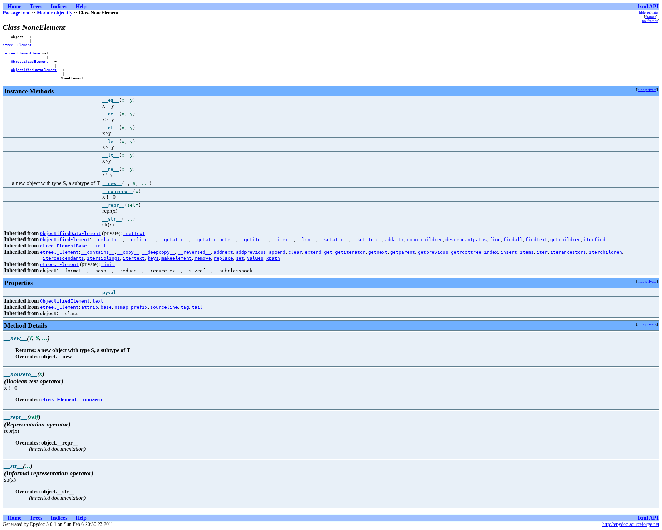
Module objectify (54, 13)
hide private (648, 12)
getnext (378, 252)
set (240, 258)
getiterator (350, 252)
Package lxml (17, 13)
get (328, 252)
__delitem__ (141, 239)
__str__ (112, 219)
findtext (536, 239)
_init (108, 264)
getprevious (433, 252)
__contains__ (97, 252)
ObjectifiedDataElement (34, 70)
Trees (36, 6)
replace (223, 258)
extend (313, 252)
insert (509, 252)
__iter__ (283, 239)
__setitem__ (367, 239)
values (255, 258)
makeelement (176, 258)
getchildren (565, 239)
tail (197, 307)
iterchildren (605, 252)
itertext (134, 258)
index (491, 252)
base (106, 307)
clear (295, 252)
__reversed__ (194, 252)
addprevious (251, 252)
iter (542, 252)
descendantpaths (466, 239)
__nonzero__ (117, 191)
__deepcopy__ (158, 252)
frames (650, 16)
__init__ (101, 245)
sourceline (164, 307)
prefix (139, 307)
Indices (59, 6)
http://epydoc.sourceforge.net (630, 524)
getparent (402, 252)
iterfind (594, 239)
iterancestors (568, 252)
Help (81, 6)
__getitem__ (254, 239)
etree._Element (17, 45)
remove (202, 258)
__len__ (306, 239)
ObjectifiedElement (29, 61)
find (495, 239)
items (527, 252)
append (277, 252)
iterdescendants (63, 258)
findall (513, 239)
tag (185, 307)
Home (14, 6)
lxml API (648, 6)
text (97, 301)
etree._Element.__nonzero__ (74, 399)
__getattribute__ (214, 239)
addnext (223, 252)
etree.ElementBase (22, 53)
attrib (89, 307)
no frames (650, 21)
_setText (134, 233)
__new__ (112, 183)
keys (153, 258)
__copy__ (128, 252)
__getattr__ (174, 239)
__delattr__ (107, 239)
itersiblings (103, 258)
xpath (273, 258)
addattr (394, 239)
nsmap (121, 307)
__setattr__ (334, 239)
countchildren (425, 239)
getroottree (466, 252)
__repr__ (113, 205)
